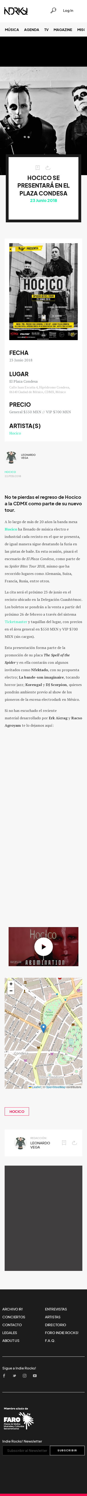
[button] (43, 1028)
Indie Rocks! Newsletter (22, 1441)
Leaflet (36, 1087)
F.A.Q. (50, 1340)
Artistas (53, 1317)
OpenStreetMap (56, 1087)
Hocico (15, 433)
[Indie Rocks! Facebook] (5, 1376)
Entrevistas (56, 1309)
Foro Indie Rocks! (62, 1333)
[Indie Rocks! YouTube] (36, 1376)
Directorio (55, 1325)
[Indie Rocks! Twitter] (16, 1376)
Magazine (63, 30)
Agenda (31, 30)
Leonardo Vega (28, 456)
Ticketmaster (16, 621)
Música (12, 30)
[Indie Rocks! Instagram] (26, 1376)
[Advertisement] (43, 1218)
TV (46, 30)
